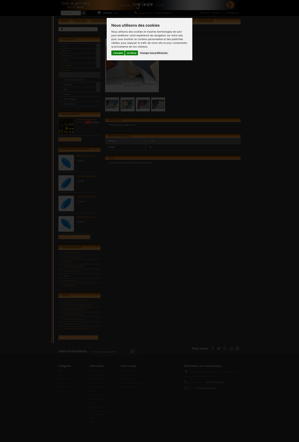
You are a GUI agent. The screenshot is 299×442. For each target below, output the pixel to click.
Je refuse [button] (131, 53)
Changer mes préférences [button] (154, 53)
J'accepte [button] (118, 53)
